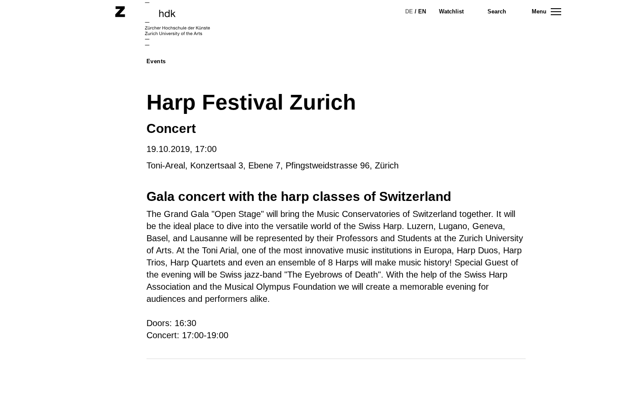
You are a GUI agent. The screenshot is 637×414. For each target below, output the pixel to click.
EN (422, 11)
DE (409, 11)
